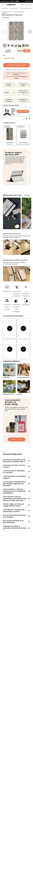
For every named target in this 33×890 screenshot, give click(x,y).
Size (4, 55)
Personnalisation (14, 8)
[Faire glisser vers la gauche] (3, 31)
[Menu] (2, 4)
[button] (25, 4)
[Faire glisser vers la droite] (29, 31)
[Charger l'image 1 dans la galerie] (4, 45)
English (22, 5)
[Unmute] (17, 226)
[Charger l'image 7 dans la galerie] (27, 45)
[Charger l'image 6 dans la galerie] (23, 45)
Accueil (4, 12)
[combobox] (16, 58)
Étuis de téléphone (26, 8)
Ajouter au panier (23, 111)
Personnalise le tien (16, 439)
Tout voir (27, 195)
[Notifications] (5, 4)
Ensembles (5, 8)
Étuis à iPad (10, 12)
